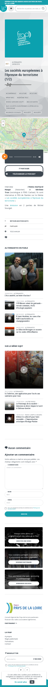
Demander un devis (23, 583)
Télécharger (15, 232)
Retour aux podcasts (19, 221)
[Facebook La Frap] (27, 669)
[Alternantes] (7, 65)
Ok (32, 682)
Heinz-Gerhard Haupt (15, 102)
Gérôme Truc (23, 98)
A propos (8, 636)
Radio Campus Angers (33, 415)
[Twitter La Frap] (21, 669)
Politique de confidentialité (17, 666)
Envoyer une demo (23, 541)
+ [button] (3, 121)
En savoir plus (21, 682)
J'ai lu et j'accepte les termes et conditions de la (24, 508)
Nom (9, 492)
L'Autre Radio (30, 402)
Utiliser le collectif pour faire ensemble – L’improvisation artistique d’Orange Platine (27, 419)
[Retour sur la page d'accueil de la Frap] (3, 8)
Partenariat (10, 623)
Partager (24, 169)
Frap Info (10, 98)
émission (14, 205)
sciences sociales (14, 112)
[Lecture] (5, 156)
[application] (24, 157)
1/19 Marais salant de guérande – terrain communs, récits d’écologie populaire (29, 305)
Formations (9, 641)
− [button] (3, 124)
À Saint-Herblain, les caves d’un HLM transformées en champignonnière (28, 318)
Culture (23, 93)
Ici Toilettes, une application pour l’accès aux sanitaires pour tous (22, 394)
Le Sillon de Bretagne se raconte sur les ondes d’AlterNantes (29, 330)
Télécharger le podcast (24, 174)
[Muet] (39, 157)
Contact (8, 644)
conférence (11, 93)
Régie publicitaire (11, 639)
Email (10, 500)
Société (28, 112)
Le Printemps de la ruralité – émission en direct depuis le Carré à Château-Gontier (29, 406)
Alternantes (17, 62)
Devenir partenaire (24, 562)
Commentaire (13, 465)
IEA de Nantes (33, 102)
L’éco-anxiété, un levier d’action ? (18, 295)
